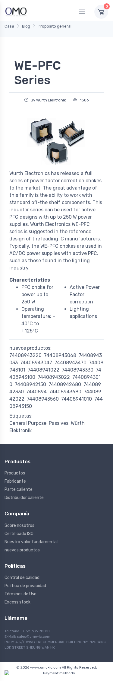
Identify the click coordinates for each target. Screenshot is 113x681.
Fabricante (15, 481)
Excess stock (17, 602)
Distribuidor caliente (24, 497)
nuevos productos (22, 550)
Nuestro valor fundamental (31, 541)
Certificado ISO (19, 533)
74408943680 (65, 392)
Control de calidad (22, 577)
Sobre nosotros (19, 525)
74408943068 (60, 355)
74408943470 (70, 362)
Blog (26, 26)
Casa (9, 26)
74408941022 (43, 370)
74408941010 (76, 399)
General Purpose (27, 423)
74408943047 (36, 362)
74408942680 (65, 384)
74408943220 (25, 355)
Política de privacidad (25, 585)
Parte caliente (19, 489)
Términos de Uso (20, 594)
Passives (58, 423)
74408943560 (43, 399)
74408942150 (30, 384)
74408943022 (54, 377)
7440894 (36, 392)
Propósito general (54, 26)
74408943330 (77, 370)
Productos (15, 473)
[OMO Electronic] (16, 12)
